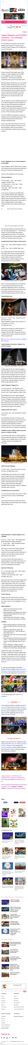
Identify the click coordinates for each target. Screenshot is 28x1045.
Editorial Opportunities (19, 1007)
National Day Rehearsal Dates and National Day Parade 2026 (15, 944)
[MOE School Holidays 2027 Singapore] (6, 974)
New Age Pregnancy (18, 1016)
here (12, 779)
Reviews (3, 1009)
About (15, 996)
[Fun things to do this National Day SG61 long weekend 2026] (6, 959)
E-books (3, 1020)
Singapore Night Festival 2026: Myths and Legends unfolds (15, 923)
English (25, 32)
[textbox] (13, 1)
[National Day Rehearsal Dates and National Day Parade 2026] (6, 944)
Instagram (14, 786)
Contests (3, 1000)
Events (2, 1004)
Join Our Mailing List (5, 1025)
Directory (3, 1002)
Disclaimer (16, 1004)
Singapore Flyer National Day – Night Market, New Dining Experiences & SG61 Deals (15, 967)
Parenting (16, 998)
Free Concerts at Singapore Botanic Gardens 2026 (14, 951)
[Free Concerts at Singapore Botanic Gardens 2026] (6, 951)
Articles (3, 998)
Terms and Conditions (19, 1009)
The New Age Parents (15, 1041)
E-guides (3, 1022)
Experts (3, 1018)
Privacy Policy (17, 1002)
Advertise (16, 1000)
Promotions (4, 1007)
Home (2, 996)
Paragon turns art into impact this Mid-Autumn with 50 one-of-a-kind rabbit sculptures (15, 932)
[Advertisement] (14, 5)
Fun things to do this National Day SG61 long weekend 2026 (15, 958)
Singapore (3, 1016)
